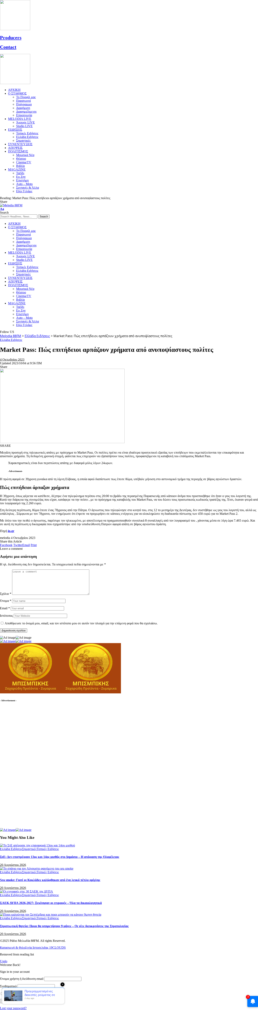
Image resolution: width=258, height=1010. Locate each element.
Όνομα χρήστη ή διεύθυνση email (21, 978)
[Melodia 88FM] (11, 205)
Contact (8, 47)
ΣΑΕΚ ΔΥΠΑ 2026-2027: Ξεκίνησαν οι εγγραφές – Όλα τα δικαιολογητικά (51, 903)
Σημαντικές (29, 849)
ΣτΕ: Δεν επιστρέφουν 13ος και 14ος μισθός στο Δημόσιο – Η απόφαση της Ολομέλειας (59, 857)
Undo (3, 961)
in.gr (11, 531)
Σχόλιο (5, 593)
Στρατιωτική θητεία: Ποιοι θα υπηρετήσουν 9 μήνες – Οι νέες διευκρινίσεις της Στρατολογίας (64, 926)
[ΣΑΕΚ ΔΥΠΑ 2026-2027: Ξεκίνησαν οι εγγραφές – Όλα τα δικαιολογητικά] (26, 891)
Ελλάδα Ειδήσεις (11, 340)
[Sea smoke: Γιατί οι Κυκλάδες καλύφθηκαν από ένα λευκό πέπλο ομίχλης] (36, 868)
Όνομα (5, 600)
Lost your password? (13, 1008)
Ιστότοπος (6, 615)
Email (5, 608)
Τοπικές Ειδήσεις (48, 849)
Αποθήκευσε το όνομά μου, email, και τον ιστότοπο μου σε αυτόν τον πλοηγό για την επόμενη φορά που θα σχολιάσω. (81, 623)
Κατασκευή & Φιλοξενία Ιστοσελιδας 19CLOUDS (33, 947)
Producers (10, 37)
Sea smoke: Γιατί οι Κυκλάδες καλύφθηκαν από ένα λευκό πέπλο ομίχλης (50, 880)
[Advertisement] (30, 767)
